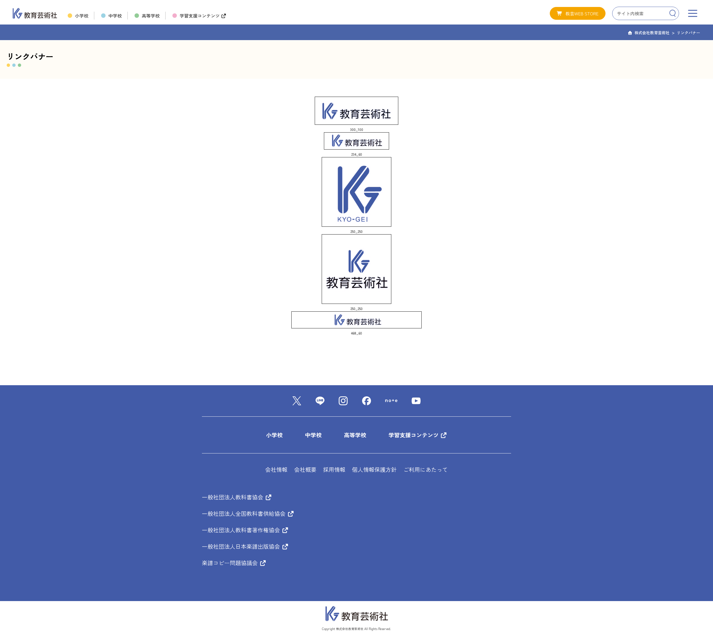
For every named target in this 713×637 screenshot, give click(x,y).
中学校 (313, 435)
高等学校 (355, 435)
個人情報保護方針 (374, 469)
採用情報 (334, 469)
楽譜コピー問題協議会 (230, 563)
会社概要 (305, 469)
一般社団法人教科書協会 (233, 497)
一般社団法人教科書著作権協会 (242, 530)
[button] (577, 13)
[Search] (672, 13)
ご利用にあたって (425, 469)
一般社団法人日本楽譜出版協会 (242, 546)
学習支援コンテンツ (414, 435)
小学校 (274, 435)
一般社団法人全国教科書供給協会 (244, 513)
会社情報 (276, 469)
